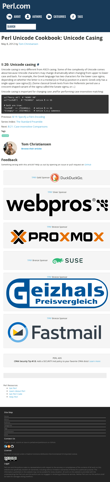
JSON (6, 434)
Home (6, 416)
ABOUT (16, 17)
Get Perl (13, 388)
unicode (5, 135)
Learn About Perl (17, 391)
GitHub (88, 164)
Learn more (94, 361)
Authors (7, 422)
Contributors (9, 431)
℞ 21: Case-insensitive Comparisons (28, 126)
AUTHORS (36, 17)
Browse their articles (31, 148)
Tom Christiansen (28, 44)
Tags (5, 428)
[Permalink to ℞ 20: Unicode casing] (38, 64)
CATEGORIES (59, 17)
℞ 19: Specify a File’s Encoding (28, 116)
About (6, 419)
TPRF (34, 177)
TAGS (77, 17)
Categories (8, 425)
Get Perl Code (15, 394)
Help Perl (13, 396)
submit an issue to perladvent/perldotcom (31, 442)
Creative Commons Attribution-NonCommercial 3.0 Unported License (51, 454)
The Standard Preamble (29, 121)
